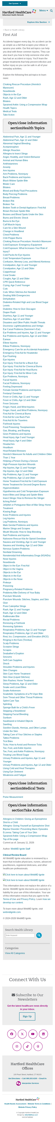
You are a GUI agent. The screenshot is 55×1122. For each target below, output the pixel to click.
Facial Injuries (10, 380)
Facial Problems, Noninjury (16, 383)
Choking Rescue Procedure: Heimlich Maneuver (27, 241)
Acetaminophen (11, 147)
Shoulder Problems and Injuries (19, 667)
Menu (43, 11)
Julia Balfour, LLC (31, 1115)
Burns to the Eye (11, 221)
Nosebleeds (9, 91)
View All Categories (15, 953)
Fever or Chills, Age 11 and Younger (21, 397)
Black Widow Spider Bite (15, 180)
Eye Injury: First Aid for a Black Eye (20, 363)
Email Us (43, 1079)
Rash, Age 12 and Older (15, 98)
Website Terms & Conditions (39, 1104)
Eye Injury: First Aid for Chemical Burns (22, 366)
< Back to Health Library (13, 30)
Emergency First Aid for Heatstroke (20, 353)
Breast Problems (11, 197)
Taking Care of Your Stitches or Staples (22, 734)
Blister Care (9, 184)
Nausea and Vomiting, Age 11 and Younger (24, 542)
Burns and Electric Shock (15, 218)
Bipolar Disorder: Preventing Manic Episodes (25, 829)
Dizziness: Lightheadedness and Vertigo (23, 326)
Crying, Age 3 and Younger (16, 285)
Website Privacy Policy (27, 1107)
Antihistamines (10, 164)
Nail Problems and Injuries (16, 535)
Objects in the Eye (12, 94)
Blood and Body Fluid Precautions (20, 191)
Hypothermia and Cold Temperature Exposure (26, 491)
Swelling (7, 724)
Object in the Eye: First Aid (16, 565)
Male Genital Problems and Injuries (20, 525)
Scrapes (7, 650)
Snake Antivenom (12, 690)
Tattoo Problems (11, 738)
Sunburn (7, 717)
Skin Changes (10, 670)
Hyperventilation (11, 488)
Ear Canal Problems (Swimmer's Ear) (21, 329)
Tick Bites (8, 741)
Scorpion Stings (11, 647)
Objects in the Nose (13, 579)
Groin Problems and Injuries (17, 434)
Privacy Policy (28, 899)
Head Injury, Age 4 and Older (17, 440)
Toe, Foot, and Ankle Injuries (17, 748)
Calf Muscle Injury (12, 224)
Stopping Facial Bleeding (15, 714)
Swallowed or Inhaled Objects (18, 721)
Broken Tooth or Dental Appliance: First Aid (24, 207)
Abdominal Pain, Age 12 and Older (20, 140)
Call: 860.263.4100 (29, 1079)
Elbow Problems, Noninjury (16, 346)
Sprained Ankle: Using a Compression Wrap (25, 104)
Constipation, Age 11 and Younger (20, 265)
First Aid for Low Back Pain (16, 417)
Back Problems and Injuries (16, 177)
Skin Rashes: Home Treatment (18, 680)
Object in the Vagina (13, 569)
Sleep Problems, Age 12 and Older (20, 684)
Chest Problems (11, 234)
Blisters (6, 101)
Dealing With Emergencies (16, 295)
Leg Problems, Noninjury (15, 522)
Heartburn (8, 447)
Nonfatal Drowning (12, 552)
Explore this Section (37, 22)
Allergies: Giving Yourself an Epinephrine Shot (26, 826)
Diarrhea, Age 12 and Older (16, 319)
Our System (14, 4)
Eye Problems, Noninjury (15, 376)
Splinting (7, 704)
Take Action (9, 115)
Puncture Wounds (12, 596)
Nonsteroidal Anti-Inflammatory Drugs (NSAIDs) (26, 555)
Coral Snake (9, 275)
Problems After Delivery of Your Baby (21, 592)
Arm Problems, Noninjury (15, 174)
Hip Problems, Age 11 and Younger (20, 474)
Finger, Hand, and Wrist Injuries (18, 407)
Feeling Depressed (12, 386)
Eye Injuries (9, 359)
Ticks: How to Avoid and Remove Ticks (22, 744)
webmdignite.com (12, 912)
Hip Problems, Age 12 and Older (19, 478)
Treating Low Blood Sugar (16, 755)
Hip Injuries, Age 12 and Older (18, 471)
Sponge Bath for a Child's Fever (19, 707)
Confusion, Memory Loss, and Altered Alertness (26, 261)
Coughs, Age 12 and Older (16, 278)
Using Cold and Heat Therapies (19, 768)
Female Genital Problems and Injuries (22, 390)
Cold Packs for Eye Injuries (16, 255)
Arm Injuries (9, 170)
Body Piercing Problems (15, 194)
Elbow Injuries (10, 343)
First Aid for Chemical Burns (17, 413)
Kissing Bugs (9, 511)
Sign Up (27, 1016)
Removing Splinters (13, 626)
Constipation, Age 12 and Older (18, 268)
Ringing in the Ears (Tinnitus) (17, 640)
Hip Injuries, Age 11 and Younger (19, 468)
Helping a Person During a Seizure (20, 461)
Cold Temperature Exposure (17, 258)
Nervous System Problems (16, 549)
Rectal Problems (11, 619)
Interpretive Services (30, 1083)
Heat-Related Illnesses (14, 451)
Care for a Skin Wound (14, 228)
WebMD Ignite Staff (20, 849)
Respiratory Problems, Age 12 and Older (23, 633)
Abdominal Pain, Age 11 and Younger (21, 137)
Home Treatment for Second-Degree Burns (24, 484)
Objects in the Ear (12, 572)
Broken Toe (8, 204)
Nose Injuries (9, 559)
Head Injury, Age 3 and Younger (19, 437)
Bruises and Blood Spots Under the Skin (23, 214)
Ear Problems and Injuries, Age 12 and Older (25, 336)
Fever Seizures (10, 403)
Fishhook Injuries (11, 424)
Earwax (7, 339)
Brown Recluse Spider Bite (16, 211)
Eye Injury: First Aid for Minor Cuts (20, 373)
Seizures (7, 657)
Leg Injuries (9, 518)
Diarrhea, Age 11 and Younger (18, 316)
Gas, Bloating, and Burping (16, 430)
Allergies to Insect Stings (15, 153)
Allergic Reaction (11, 150)
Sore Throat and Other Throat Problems (22, 697)
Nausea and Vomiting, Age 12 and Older (23, 545)
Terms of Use (9, 899)
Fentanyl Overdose (12, 393)
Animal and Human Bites (15, 160)
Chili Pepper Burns (12, 238)
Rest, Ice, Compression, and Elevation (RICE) (26, 636)
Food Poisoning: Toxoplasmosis (19, 427)
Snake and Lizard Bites (14, 687)
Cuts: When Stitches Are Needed (19, 292)
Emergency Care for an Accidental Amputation (26, 349)
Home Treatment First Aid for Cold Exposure (25, 481)
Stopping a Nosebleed (14, 711)
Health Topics (10, 108)
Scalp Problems (11, 643)
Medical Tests (10, 111)
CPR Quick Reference (14, 282)
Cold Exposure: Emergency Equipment (22, 245)
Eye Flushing (9, 356)
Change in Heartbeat (13, 231)
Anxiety (6, 167)
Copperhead (9, 272)
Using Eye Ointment (13, 771)
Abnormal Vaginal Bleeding (16, 143)
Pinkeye (7, 582)
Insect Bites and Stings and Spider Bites (23, 495)
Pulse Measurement (13, 797)
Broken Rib (8, 201)
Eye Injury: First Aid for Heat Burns (20, 370)
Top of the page (10, 839)
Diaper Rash (9, 312)
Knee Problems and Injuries (17, 515)
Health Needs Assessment (15, 1104)
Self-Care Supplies (12, 660)
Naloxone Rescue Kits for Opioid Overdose (24, 538)
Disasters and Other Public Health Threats (24, 322)
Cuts (5, 289)
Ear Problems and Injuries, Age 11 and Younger (26, 332)
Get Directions (14, 1079)
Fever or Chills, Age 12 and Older (19, 400)
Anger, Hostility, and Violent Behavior (21, 157)
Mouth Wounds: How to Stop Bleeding (22, 532)
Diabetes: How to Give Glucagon (19, 309)
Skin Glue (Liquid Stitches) (16, 677)
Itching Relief (9, 501)
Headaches (9, 444)
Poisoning (8, 586)
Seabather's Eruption (13, 653)
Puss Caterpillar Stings (14, 606)
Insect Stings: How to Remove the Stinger (23, 498)
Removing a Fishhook (14, 623)
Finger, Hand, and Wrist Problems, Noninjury (25, 410)
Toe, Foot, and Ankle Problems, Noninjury (23, 751)
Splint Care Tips (11, 701)
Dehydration (9, 299)
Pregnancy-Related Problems (18, 589)
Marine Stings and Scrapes (16, 528)
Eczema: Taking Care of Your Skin (20, 832)
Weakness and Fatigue (14, 775)
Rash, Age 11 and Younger (16, 609)
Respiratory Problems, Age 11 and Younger (24, 630)
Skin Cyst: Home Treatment (16, 674)
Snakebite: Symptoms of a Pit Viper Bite (23, 694)
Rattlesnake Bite (11, 616)
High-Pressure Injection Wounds (19, 464)
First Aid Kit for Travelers (15, 420)
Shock (6, 663)
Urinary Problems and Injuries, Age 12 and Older (27, 765)
